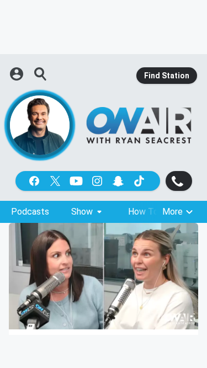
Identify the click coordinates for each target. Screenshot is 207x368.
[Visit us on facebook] (35, 181)
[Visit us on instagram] (98, 181)
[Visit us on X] (56, 181)
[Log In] (17, 74)
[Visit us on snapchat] (119, 181)
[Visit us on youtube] (77, 181)
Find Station (166, 75)
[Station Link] (139, 125)
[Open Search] (40, 74)
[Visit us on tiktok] (140, 181)
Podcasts (30, 211)
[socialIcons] (87, 181)
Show (82, 211)
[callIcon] (179, 181)
